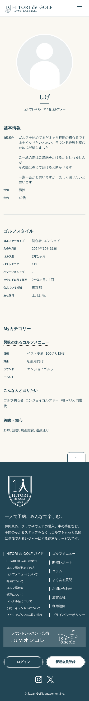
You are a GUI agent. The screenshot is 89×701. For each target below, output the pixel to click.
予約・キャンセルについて (23, 608)
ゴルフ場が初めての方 (20, 567)
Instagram (38, 679)
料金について (14, 581)
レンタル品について (19, 601)
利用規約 (59, 606)
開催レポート (62, 562)
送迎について (14, 594)
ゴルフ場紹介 (14, 587)
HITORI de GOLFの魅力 (21, 561)
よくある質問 (62, 580)
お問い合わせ (62, 588)
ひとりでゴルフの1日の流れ (24, 614)
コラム (57, 571)
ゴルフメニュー (63, 553)
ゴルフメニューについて (22, 574)
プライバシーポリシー (68, 615)
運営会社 (59, 597)
